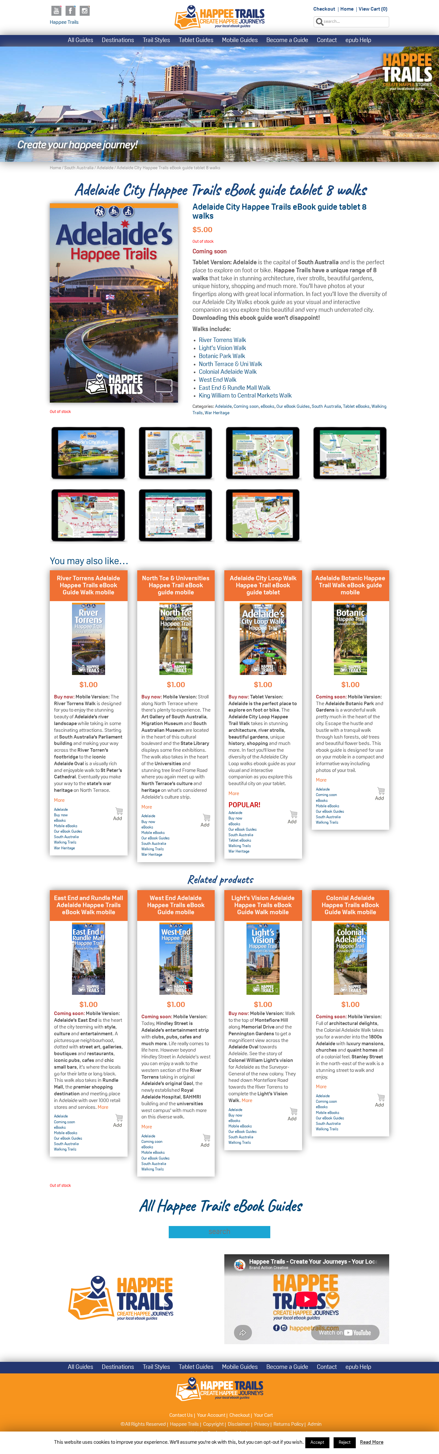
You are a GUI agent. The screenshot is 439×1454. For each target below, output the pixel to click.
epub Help (358, 41)
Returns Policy (288, 1424)
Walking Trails (65, 843)
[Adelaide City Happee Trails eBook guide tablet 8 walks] (114, 303)
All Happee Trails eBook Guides (220, 1205)
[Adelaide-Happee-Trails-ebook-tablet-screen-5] (263, 515)
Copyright (213, 1424)
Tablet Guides (196, 41)
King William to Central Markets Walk (245, 396)
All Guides (80, 41)
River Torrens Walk (222, 340)
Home (347, 9)
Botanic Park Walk (222, 357)
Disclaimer (239, 1424)
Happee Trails (64, 22)
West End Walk (218, 380)
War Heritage (217, 413)
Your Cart (263, 1415)
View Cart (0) (373, 9)
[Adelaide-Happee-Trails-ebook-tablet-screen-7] (89, 453)
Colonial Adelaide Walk (228, 372)
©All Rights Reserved (143, 1424)
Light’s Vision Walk (222, 349)
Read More (371, 1442)
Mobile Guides (240, 41)
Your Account (211, 1415)
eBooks (267, 406)
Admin (315, 1424)
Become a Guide (287, 41)
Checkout (324, 9)
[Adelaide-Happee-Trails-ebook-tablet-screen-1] (263, 453)
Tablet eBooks (356, 406)
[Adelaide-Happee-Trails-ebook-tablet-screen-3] (89, 515)
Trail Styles (156, 41)
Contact (327, 41)
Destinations (118, 41)
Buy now (61, 815)
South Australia (79, 168)
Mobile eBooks (65, 826)
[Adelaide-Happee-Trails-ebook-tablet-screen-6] (176, 453)
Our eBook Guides (293, 406)
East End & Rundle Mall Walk (235, 388)
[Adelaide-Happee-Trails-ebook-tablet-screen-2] (351, 453)
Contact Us (181, 1415)
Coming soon (246, 406)
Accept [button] (317, 1442)
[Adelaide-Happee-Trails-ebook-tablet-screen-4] (176, 515)
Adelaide (105, 168)
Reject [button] (345, 1442)
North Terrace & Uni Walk (230, 365)
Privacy (261, 1424)
